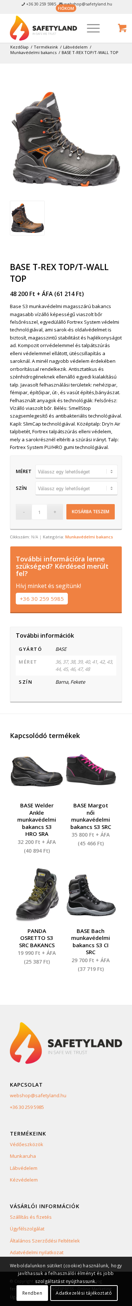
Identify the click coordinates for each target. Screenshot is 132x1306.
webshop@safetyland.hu (38, 1095)
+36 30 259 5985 (42, 598)
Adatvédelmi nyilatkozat (36, 1252)
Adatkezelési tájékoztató (84, 1293)
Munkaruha (23, 1156)
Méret (24, 471)
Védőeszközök (26, 1144)
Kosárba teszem (90, 511)
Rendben (32, 1293)
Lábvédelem (23, 1168)
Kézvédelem (24, 1179)
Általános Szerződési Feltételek (45, 1240)
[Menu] (90, 28)
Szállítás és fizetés (31, 1217)
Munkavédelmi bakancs (89, 536)
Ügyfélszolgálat (27, 1228)
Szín (21, 488)
